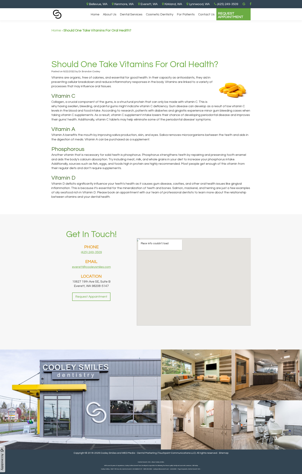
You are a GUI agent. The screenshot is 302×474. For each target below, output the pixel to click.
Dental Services (131, 14)
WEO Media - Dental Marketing (139, 453)
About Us (109, 14)
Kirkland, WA (173, 4)
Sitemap (223, 453)
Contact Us (206, 14)
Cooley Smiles (108, 453)
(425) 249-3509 (91, 252)
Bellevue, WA (97, 4)
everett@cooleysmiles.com (91, 267)
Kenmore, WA (124, 4)
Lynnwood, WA (199, 4)
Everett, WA (149, 4)
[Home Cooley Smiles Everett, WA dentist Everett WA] (57, 14)
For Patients (186, 14)
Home (95, 14)
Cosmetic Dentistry (159, 14)
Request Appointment (230, 15)
